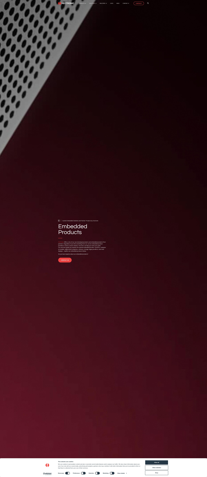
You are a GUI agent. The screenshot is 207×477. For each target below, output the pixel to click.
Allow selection (156, 467)
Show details (121, 473)
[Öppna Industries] (106, 3)
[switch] (83, 473)
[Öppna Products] (85, 3)
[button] (78, 221)
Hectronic (61, 242)
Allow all (156, 462)
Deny (156, 472)
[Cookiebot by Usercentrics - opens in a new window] (47, 474)
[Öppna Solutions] (95, 3)
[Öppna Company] (128, 3)
